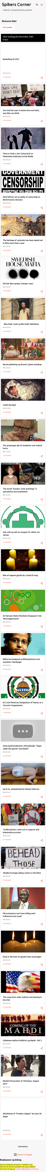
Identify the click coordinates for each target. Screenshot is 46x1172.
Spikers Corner (16, 4)
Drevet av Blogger (24, 1155)
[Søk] (37, 5)
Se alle (5, 39)
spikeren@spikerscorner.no (27, 1169)
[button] (41, 78)
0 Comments (7, 77)
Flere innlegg (23, 1146)
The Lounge (7, 27)
